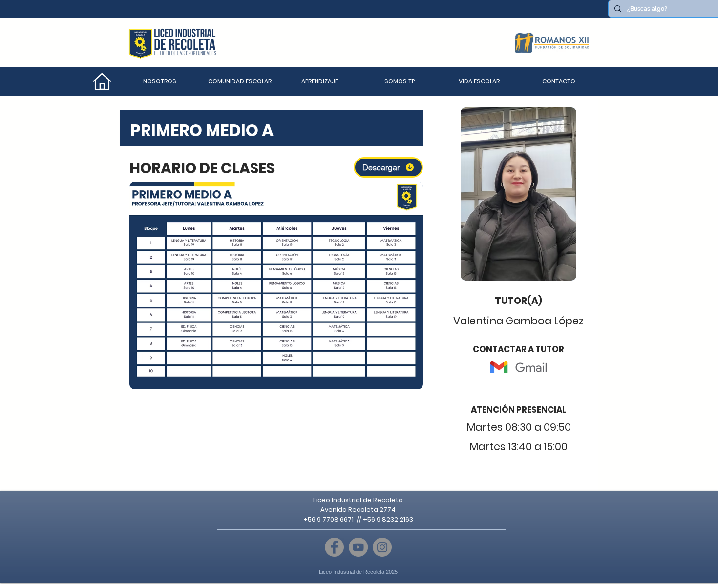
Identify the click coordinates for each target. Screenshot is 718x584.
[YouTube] (358, 547)
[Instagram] (382, 547)
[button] (240, 81)
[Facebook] (334, 547)
